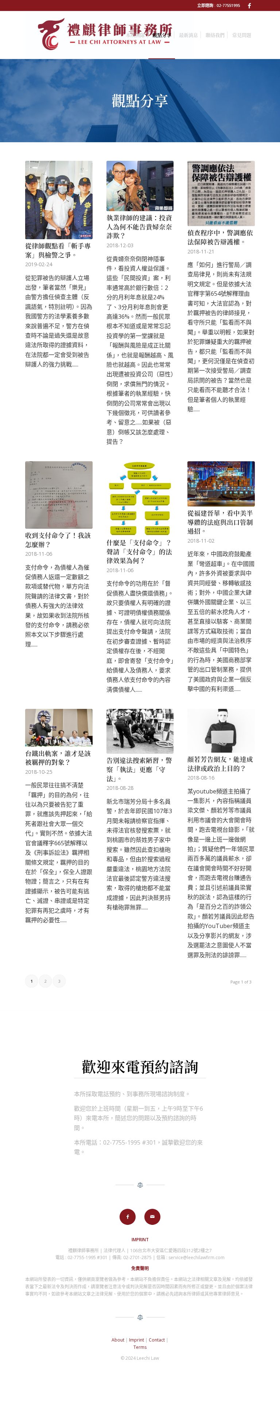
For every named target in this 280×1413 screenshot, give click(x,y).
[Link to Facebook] (249, 5)
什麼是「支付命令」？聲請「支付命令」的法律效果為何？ (139, 551)
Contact (157, 1340)
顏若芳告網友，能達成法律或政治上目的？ (220, 763)
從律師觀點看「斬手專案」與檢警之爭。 (58, 250)
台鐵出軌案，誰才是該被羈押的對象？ (58, 758)
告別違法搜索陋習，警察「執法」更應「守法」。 (139, 769)
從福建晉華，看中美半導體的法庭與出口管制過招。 (220, 521)
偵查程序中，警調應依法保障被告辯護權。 (220, 237)
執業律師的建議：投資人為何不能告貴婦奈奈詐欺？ (139, 226)
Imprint (136, 1340)
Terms (140, 1347)
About (118, 1340)
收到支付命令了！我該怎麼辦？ (58, 540)
